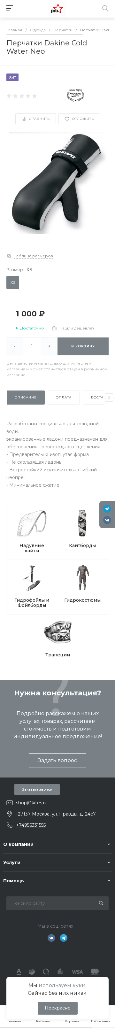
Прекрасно (58, 1008)
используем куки (62, 985)
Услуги (11, 862)
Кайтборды (82, 545)
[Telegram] (107, 509)
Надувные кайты (31, 548)
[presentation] (109, 397)
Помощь (13, 881)
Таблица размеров (33, 255)
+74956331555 (31, 825)
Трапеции (57, 654)
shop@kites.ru (32, 803)
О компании (18, 844)
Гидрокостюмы (82, 600)
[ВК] (107, 520)
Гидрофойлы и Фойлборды (31, 603)
